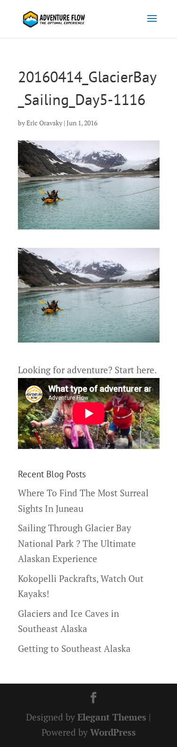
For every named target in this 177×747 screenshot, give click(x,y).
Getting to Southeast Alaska (74, 648)
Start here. (135, 370)
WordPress (113, 732)
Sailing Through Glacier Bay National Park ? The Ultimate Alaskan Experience (77, 543)
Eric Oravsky (44, 122)
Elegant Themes (111, 717)
